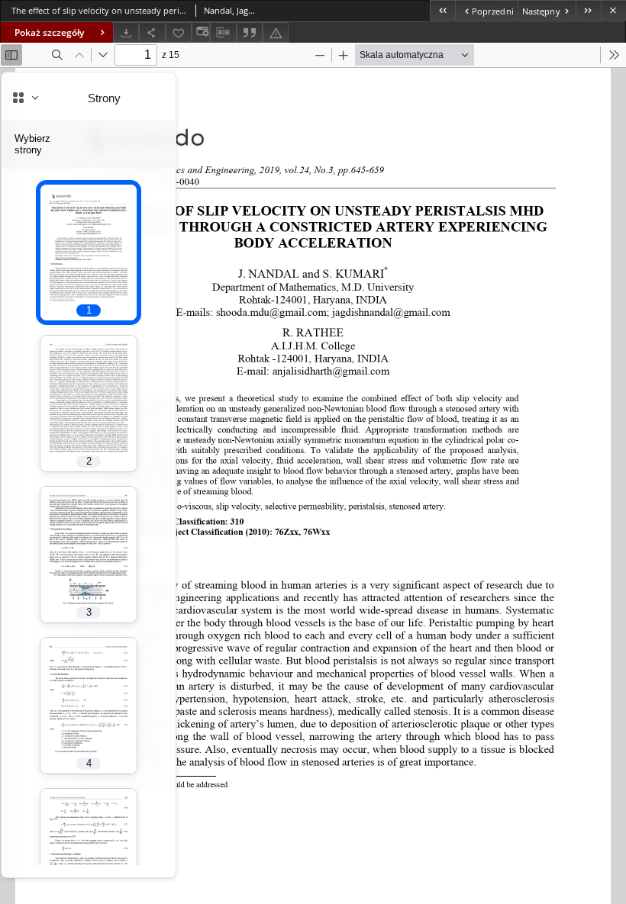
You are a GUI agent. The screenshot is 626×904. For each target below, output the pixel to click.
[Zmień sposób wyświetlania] (201, 32)
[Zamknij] (613, 10)
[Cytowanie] (250, 32)
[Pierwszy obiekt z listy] (442, 10)
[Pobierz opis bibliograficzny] (223, 32)
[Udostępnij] (152, 32)
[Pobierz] (126, 32)
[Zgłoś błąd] (276, 32)
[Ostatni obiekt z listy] (588, 10)
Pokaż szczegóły (49, 32)
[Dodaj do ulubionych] (179, 32)
